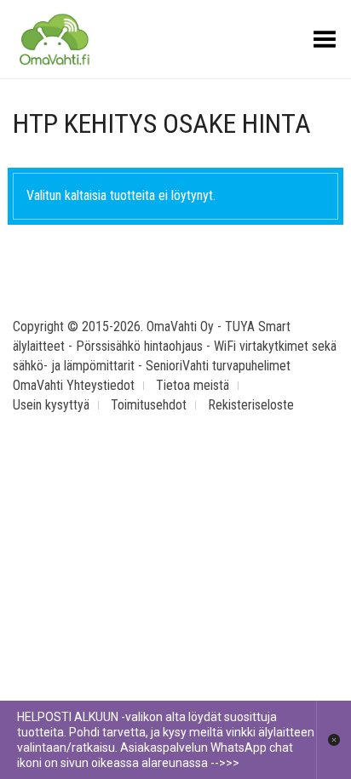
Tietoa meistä (192, 385)
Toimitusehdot (149, 405)
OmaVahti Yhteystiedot (74, 385)
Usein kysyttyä (51, 405)
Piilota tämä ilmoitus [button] (333, 740)
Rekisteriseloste (251, 405)
